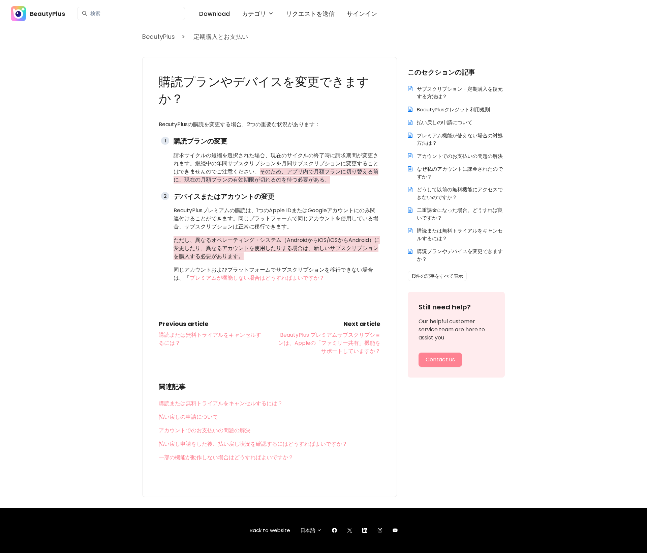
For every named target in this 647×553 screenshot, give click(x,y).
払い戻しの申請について (188, 417)
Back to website (270, 530)
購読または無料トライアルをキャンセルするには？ (221, 403)
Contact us (440, 359)
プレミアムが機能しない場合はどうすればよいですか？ (257, 278)
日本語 (308, 530)
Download (214, 13)
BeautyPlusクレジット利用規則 (453, 109)
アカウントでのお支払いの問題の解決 (204, 430)
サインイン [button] (362, 13)
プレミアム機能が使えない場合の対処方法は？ (460, 139)
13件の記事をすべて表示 (437, 276)
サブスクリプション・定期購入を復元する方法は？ (460, 92)
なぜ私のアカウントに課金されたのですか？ (460, 172)
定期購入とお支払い (220, 36)
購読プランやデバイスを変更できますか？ (460, 255)
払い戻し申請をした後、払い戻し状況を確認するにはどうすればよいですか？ (253, 444)
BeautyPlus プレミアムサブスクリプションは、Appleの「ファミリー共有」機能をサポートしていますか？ (329, 343)
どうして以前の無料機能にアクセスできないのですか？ (460, 193)
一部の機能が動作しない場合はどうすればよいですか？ (226, 457)
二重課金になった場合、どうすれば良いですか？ (460, 213)
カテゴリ (255, 13)
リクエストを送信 (310, 13)
